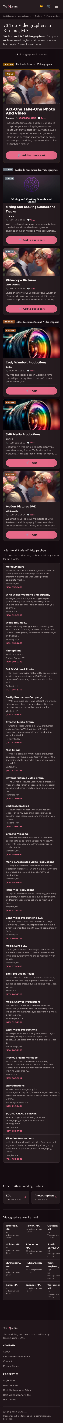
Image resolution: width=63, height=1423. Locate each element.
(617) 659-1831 (17, 220)
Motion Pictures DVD (21, 506)
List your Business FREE (16, 1356)
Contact (7, 1361)
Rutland (38, 16)
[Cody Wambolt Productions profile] (31, 342)
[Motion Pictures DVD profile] (31, 486)
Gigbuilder (9, 1380)
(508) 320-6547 (17, 443)
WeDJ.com (8, 16)
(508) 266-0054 (17, 515)
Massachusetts (24, 16)
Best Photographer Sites (17, 1390)
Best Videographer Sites (16, 1394)
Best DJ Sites (10, 1385)
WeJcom (10, 6)
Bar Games (9, 1399)
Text (42, 118)
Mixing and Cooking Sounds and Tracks (30, 209)
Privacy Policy (11, 1366)
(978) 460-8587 (17, 371)
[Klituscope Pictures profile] (31, 262)
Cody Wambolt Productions (26, 362)
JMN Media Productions (23, 434)
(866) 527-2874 (17, 288)
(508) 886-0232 (27, 118)
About (6, 1351)
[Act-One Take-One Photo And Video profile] (31, 87)
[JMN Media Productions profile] (31, 414)
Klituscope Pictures (21, 280)
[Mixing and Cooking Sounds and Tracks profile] (31, 189)
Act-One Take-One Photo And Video (30, 111)
